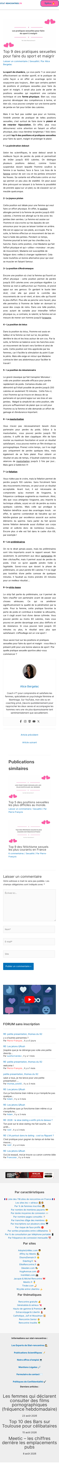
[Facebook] (20, 721)
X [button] (57, 1469)
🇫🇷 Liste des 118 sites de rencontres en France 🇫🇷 (29, 1199)
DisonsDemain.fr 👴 (29, 1257)
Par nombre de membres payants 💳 (29, 1209)
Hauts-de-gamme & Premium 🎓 (29, 1308)
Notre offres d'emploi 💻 (29, 1360)
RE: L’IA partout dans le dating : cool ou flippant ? (28, 1135)
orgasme (46, 317)
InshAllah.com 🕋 (29, 1275)
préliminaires (18, 542)
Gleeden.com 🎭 (29, 1268)
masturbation (17, 419)
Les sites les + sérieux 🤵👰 (29, 1202)
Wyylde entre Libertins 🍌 (30, 1289)
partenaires (46, 556)
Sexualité (34, 61)
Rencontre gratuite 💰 (29, 1301)
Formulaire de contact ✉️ (30, 1374)
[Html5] (29, 721)
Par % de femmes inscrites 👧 (29, 1206)
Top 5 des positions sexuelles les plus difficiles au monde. (28, 803)
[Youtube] (34, 721)
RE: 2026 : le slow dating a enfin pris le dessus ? (28, 1120)
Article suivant (29, 742)
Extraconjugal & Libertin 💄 (29, 1312)
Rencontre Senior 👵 (29, 1319)
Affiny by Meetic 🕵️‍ (29, 1254)
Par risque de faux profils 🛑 (29, 1227)
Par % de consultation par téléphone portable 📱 (29, 1234)
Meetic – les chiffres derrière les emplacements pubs (29, 1443)
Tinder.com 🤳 (29, 1285)
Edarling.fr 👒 (29, 1261)
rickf (9, 1130)
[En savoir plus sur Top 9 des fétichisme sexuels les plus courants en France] (29, 831)
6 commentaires (16, 853)
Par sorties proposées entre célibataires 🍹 (29, 1231)
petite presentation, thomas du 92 (20, 1074)
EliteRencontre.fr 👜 (29, 1264)
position (44, 208)
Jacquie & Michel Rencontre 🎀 (29, 1278)
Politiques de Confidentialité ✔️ (29, 1381)
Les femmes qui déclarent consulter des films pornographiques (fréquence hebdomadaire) (29, 1402)
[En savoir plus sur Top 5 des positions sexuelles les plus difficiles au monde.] (29, 786)
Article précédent (29, 735)
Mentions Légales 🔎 (30, 1367)
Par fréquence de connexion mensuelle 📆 (29, 1238)
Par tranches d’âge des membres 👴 (29, 1220)
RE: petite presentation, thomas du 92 (22, 1034)
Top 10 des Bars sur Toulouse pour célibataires (29, 1424)
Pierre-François (14, 1040)
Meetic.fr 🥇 (29, 1282)
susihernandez (14, 1056)
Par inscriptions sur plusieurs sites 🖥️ (29, 1224)
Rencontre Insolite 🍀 (29, 1322)
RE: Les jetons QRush (14, 1046)
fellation (13, 471)
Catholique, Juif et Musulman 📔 (29, 1315)
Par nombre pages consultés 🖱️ (29, 1216)
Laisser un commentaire (15, 61)
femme (6, 174)
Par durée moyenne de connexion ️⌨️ (29, 1213)
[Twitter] (38, 721)
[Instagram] (25, 721)
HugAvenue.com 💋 (29, 1271)
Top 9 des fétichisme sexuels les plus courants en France (28, 848)
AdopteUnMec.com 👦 (29, 1250)
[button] (49, 3)
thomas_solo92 (14, 1083)
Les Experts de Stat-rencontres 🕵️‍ (29, 1345)
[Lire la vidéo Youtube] (29, 999)
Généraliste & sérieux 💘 (29, 1305)
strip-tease (15, 587)
